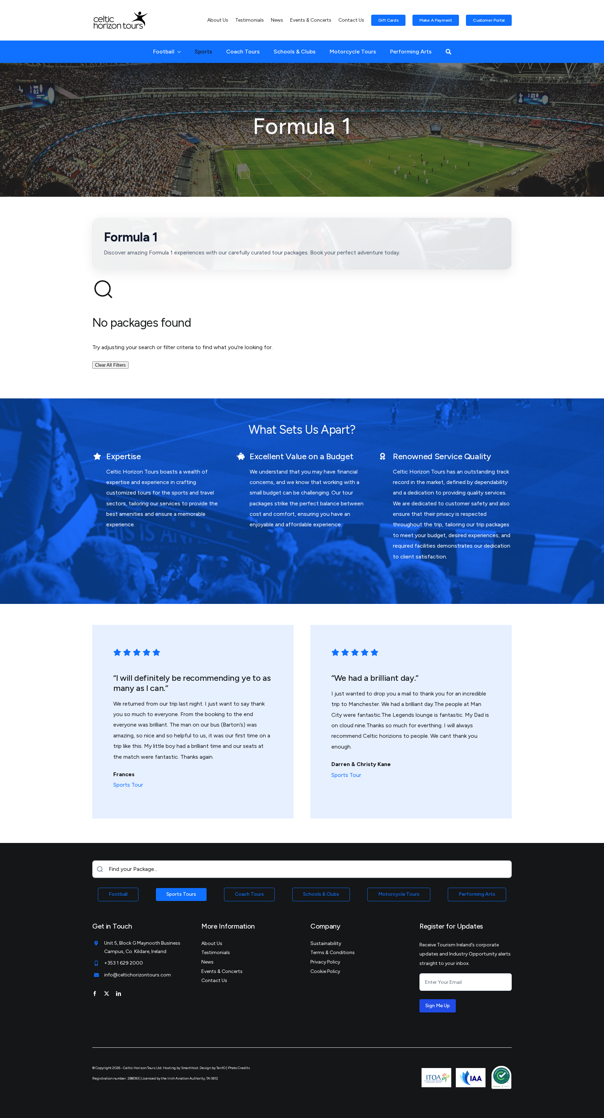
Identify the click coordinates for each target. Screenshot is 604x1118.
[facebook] (94, 993)
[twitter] (106, 993)
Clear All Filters (110, 365)
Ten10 (220, 1068)
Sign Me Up (437, 1006)
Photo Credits (239, 1068)
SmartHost (189, 1068)
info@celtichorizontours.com (137, 975)
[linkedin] (118, 993)
